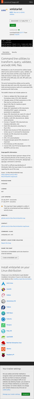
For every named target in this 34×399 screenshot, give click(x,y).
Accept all (26, 394)
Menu (31, 2)
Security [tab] (14, 52)
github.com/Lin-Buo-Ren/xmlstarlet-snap (13, 218)
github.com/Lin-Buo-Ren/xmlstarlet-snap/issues (15, 226)
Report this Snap (6, 243)
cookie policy (6, 389)
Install (13, 25)
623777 (21, 32)
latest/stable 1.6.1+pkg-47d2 (20, 21)
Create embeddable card (10, 257)
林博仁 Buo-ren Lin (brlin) (17, 12)
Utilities (12, 14)
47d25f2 (16, 34)
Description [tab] (6, 52)
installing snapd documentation (22, 279)
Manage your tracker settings (11, 394)
